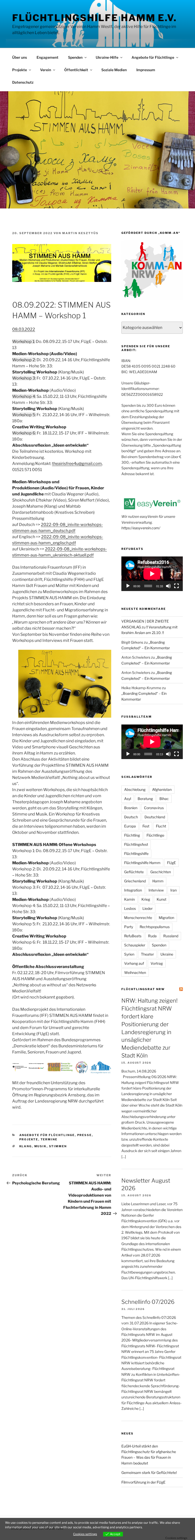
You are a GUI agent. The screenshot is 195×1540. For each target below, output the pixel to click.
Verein (45, 70)
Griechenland (135, 881)
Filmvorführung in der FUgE (143, 1482)
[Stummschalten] (168, 585)
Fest (145, 826)
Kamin (129, 899)
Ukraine (166, 954)
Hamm (158, 881)
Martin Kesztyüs (80, 233)
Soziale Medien (114, 70)
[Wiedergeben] (128, 585)
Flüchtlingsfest (136, 844)
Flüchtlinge (155, 835)
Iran (173, 890)
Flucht (161, 826)
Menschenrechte (138, 917)
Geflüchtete (134, 872)
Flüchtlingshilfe (136, 853)
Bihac (164, 798)
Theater (147, 954)
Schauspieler (134, 945)
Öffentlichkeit (76, 70)
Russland (170, 936)
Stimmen (58, 1146)
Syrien (129, 954)
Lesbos (130, 908)
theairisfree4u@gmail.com (77, 463)
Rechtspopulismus (155, 927)
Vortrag (157, 963)
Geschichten (160, 872)
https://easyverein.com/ (140, 528)
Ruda (152, 936)
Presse (84, 1135)
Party (128, 927)
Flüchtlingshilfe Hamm (142, 862)
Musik (40, 1146)
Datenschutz (23, 82)
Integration (133, 890)
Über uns (19, 57)
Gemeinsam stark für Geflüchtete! (149, 1472)
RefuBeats (132, 936)
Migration (166, 917)
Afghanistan (162, 789)
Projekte (19, 70)
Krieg (145, 899)
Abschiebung (134, 789)
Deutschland (154, 817)
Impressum (145, 70)
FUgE (171, 862)
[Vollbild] (176, 585)
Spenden (75, 57)
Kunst (161, 899)
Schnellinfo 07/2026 (147, 1302)
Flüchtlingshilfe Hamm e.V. (94, 17)
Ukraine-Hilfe (107, 57)
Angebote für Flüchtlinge (153, 57)
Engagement (47, 57)
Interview (156, 890)
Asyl (127, 798)
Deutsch (131, 817)
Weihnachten (135, 972)
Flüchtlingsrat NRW (143, 989)
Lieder (147, 908)
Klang (25, 1146)
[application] (152, 573)
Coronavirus (154, 808)
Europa (130, 826)
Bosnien (130, 808)
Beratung (145, 798)
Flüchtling (132, 835)
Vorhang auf (134, 963)
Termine (49, 1139)
